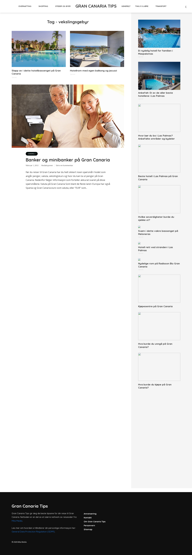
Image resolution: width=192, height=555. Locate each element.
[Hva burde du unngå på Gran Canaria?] (159, 326)
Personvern (89, 525)
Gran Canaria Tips (96, 6)
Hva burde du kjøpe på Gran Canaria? (154, 386)
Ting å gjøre (141, 6)
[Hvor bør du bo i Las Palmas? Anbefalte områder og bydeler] (159, 118)
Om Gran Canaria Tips (94, 521)
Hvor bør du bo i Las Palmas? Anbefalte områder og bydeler (156, 137)
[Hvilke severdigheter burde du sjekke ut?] (159, 199)
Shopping (43, 6)
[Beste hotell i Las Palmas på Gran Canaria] (159, 158)
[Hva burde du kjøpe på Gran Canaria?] (159, 367)
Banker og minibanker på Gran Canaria (68, 160)
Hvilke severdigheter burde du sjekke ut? (156, 218)
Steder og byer (63, 6)
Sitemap (88, 529)
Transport (160, 6)
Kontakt (88, 517)
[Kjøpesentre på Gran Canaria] (159, 289)
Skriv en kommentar (64, 165)
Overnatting (24, 6)
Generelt (125, 6)
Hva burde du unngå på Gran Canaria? (155, 345)
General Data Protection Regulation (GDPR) (33, 531)
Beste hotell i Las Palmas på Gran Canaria (158, 178)
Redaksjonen (47, 165)
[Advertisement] (159, 435)
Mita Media (17, 520)
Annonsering (90, 513)
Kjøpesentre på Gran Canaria (155, 306)
